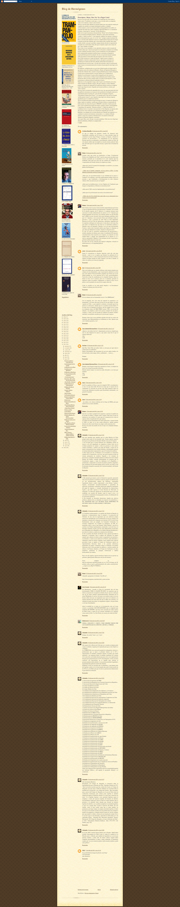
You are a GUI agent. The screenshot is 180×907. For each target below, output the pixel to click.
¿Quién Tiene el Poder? (69, 408)
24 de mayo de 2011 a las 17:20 (95, 205)
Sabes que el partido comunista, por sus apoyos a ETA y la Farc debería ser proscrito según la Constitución (100, 171)
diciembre (67, 346)
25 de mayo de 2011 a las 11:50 (106, 364)
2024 (64, 320)
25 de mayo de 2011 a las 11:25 (95, 345)
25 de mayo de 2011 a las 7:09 (92, 268)
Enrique (84, 345)
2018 (64, 331)
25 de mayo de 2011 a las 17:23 (96, 511)
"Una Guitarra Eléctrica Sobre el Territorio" (69, 405)
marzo (66, 442)
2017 (64, 333)
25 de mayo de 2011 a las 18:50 (94, 573)
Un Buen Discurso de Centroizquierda (69, 384)
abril (66, 440)
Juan (83, 382)
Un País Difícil (67, 411)
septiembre (67, 351)
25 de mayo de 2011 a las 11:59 (94, 399)
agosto (66, 353)
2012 (64, 342)
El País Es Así (67, 400)
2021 (64, 326)
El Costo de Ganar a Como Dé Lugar (68, 361)
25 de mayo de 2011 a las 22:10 (98, 587)
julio (66, 355)
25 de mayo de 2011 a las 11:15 (106, 328)
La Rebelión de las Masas (69, 367)
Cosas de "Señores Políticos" (68, 390)
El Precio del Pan (68, 409)
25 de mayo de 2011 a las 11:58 (94, 382)
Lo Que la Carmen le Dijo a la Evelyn (70, 374)
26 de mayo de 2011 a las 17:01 (96, 632)
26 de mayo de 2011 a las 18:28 (96, 642)
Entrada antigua (114, 889)
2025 (64, 318)
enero (66, 445)
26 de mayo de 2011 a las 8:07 (97, 621)
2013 (64, 340)
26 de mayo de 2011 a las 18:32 (96, 678)
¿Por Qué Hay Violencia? (69, 382)
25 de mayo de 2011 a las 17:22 (96, 475)
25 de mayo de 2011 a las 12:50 (95, 411)
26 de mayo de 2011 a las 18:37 (96, 779)
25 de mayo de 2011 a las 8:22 (94, 295)
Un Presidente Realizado (69, 395)
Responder (85, 148)
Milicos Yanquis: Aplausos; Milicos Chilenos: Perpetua (69, 434)
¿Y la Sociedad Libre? (69, 377)
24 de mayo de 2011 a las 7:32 (94, 153)
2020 (64, 328)
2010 (64, 447)
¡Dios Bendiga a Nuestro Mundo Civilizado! (69, 423)
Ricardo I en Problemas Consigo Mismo (69, 397)
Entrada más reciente (83, 889)
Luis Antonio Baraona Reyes (89, 328)
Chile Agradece (67, 393)
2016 (64, 335)
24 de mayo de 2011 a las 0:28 (100, 131)
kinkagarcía (85, 621)
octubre (66, 349)
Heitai (84, 153)
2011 (64, 344)
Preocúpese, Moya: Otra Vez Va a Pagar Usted (69, 379)
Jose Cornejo (85, 587)
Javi (83, 268)
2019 (64, 329)
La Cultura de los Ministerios (68, 369)
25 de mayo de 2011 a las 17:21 (96, 435)
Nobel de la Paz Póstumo (69, 413)
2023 (64, 322)
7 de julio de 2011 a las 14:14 (93, 850)
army (83, 251)
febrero (66, 444)
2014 (64, 339)
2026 (64, 317)
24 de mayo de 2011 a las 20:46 (94, 251)
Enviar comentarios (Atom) (92, 893)
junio (66, 357)
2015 (64, 337)
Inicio (99, 889)
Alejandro (85, 435)
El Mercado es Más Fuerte (70, 372)
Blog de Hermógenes (73, 9)
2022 (64, 324)
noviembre (67, 348)
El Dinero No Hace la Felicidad (69, 387)
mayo (66, 359)
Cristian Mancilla (87, 131)
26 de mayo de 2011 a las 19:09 (96, 830)
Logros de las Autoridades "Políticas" (70, 426)
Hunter (84, 205)
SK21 (83, 850)
